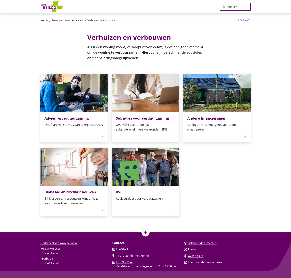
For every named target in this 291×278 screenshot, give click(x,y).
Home (43, 20)
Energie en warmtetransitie (67, 20)
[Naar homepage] (53, 6)
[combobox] (235, 7)
